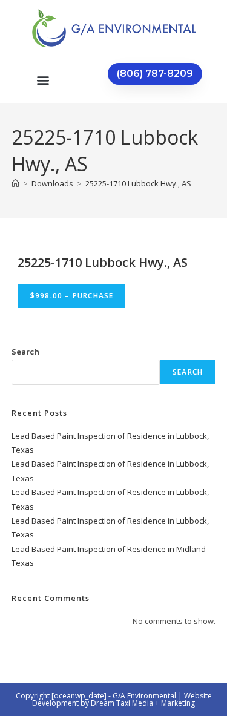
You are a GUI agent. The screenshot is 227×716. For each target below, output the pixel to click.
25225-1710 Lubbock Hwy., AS (138, 183)
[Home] (15, 183)
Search (25, 351)
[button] (43, 80)
